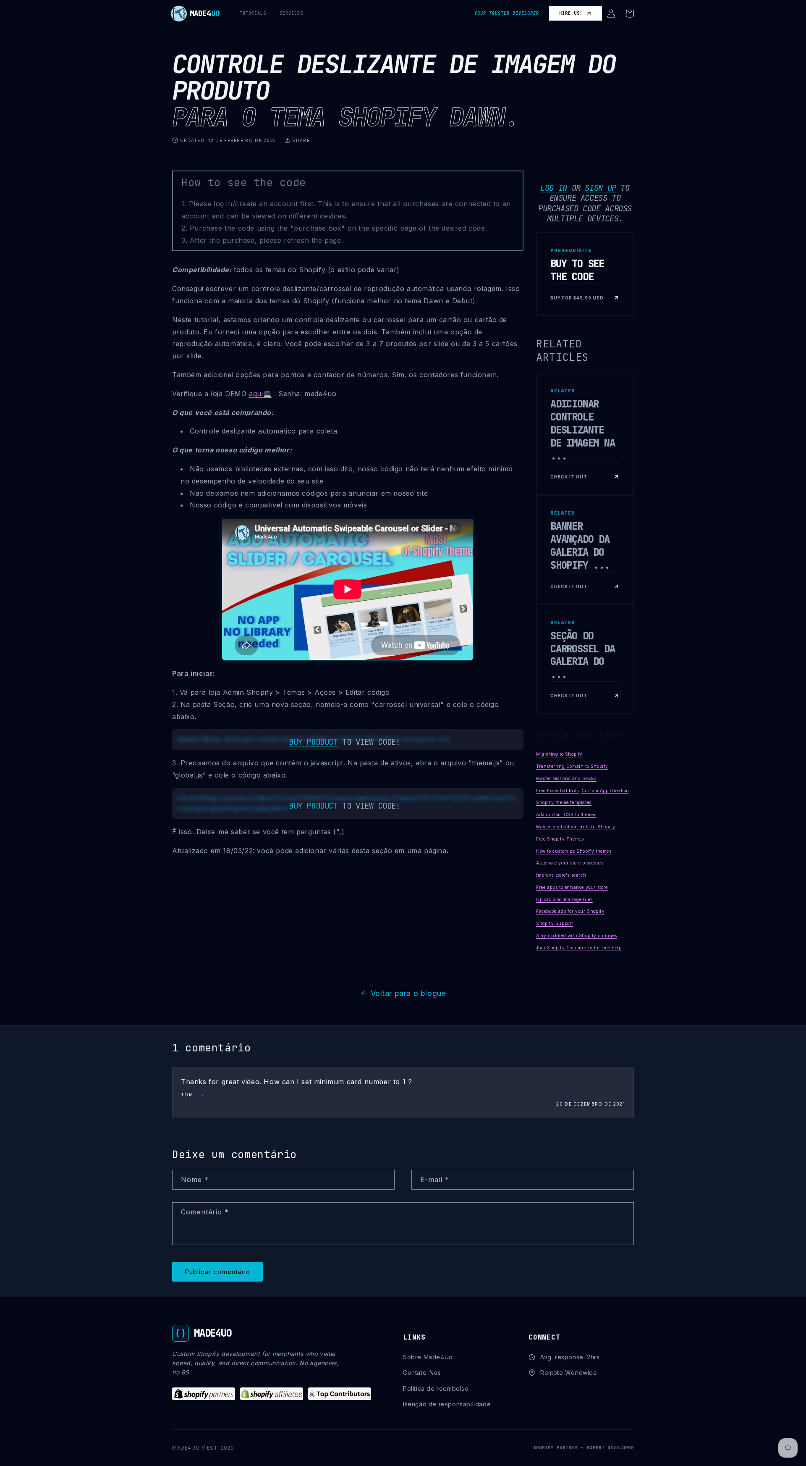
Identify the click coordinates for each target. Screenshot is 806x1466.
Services (291, 13)
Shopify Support (554, 923)
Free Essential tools (557, 790)
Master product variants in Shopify (575, 826)
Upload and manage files (564, 899)
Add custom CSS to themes (566, 814)
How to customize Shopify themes (574, 851)
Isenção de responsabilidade (447, 1404)
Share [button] (301, 140)
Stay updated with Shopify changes (576, 935)
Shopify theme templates (563, 802)
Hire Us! (571, 13)
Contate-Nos (422, 1372)
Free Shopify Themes (560, 838)
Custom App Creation (605, 790)
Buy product (313, 742)
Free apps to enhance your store (572, 887)
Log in (553, 188)
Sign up (600, 188)
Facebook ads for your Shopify (570, 911)
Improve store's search (561, 874)
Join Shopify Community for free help (579, 947)
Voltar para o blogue (408, 993)
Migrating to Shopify (559, 754)
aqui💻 (260, 393)
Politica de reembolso (436, 1388)
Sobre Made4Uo (428, 1357)
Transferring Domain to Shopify (572, 766)
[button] (611, 13)
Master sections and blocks (566, 778)
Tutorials (253, 13)
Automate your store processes (569, 862)
